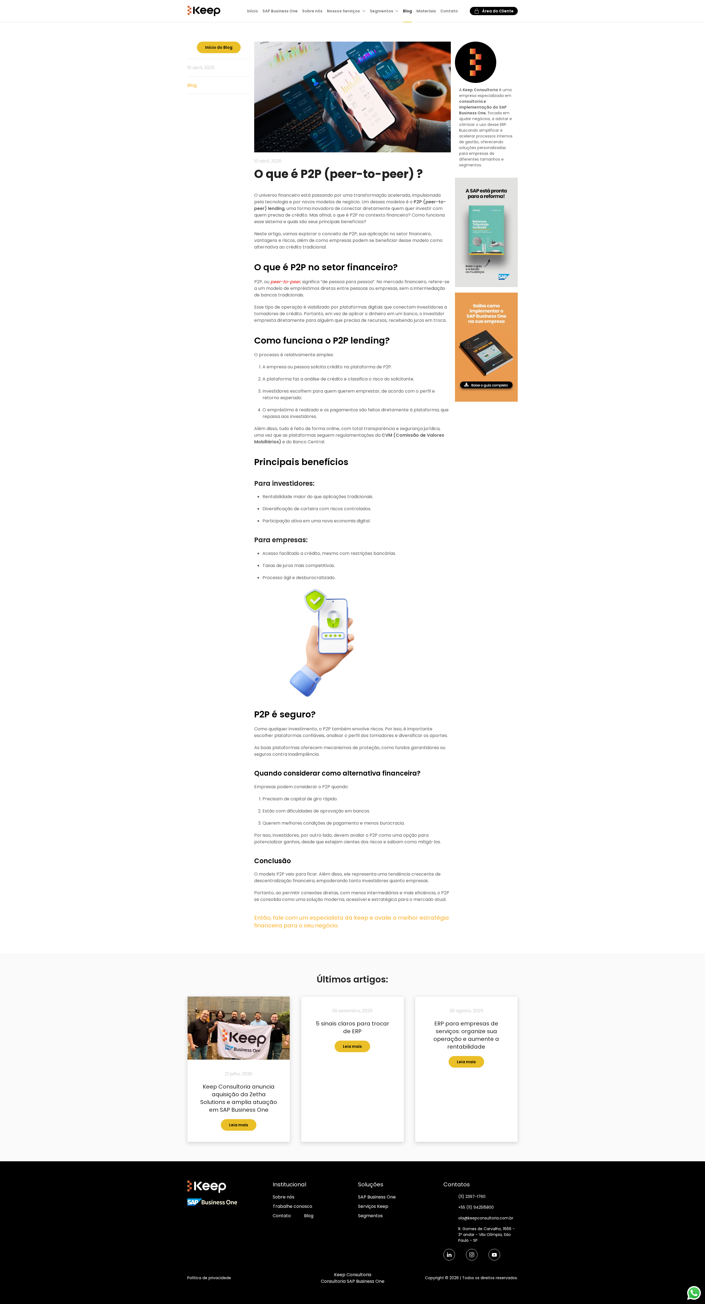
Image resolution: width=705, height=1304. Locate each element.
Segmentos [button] (381, 11)
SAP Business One (280, 11)
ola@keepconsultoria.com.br (485, 1218)
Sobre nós (312, 11)
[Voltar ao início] (204, 11)
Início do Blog (218, 47)
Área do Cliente (498, 11)
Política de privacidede (209, 1278)
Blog (407, 11)
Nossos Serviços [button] (343, 11)
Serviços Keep (373, 1206)
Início (252, 11)
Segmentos (370, 1216)
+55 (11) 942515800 (476, 1207)
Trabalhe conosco (292, 1206)
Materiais (426, 11)
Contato (449, 11)
